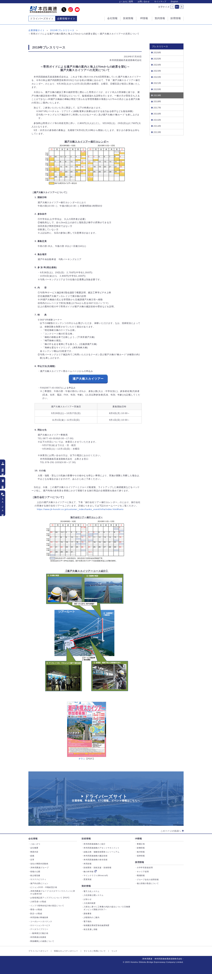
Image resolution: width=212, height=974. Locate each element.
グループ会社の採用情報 (148, 879)
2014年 (157, 126)
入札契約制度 (89, 903)
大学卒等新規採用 (145, 868)
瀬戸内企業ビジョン (39, 883)
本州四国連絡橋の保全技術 (95, 860)
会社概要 (34, 848)
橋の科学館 (88, 872)
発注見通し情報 (90, 929)
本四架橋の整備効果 (39, 917)
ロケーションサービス (40, 925)
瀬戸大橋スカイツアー (88, 378)
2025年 (157, 58)
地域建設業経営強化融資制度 (96, 925)
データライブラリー (39, 929)
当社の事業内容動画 (39, 864)
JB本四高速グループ (39, 868)
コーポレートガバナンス (41, 921)
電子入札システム (91, 891)
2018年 (157, 101)
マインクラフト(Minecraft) (95, 875)
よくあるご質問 (126, 1)
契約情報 (86, 886)
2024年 (157, 65)
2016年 (157, 113)
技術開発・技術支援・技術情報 (97, 868)
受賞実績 (87, 879)
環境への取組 (36, 909)
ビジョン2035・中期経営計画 (43, 887)
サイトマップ (160, 1)
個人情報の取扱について (148, 883)
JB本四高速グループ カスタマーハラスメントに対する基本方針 (52, 892)
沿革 (32, 860)
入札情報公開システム (93, 895)
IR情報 (138, 838)
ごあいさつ (35, 844)
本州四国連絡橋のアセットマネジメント (101, 848)
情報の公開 (35, 872)
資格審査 (87, 913)
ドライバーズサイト (42, 18)
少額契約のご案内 (91, 917)
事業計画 (141, 844)
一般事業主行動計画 (39, 933)
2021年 (157, 83)
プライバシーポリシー (38, 951)
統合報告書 (35, 875)
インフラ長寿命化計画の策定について (47, 906)
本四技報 (87, 864)
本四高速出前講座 (38, 937)
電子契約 (87, 921)
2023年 (157, 71)
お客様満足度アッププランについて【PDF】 (50, 898)
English (174, 1)
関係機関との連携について (42, 941)
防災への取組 (36, 913)
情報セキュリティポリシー (66, 951)
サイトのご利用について (95, 951)
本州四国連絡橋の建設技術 (95, 856)
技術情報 (86, 838)
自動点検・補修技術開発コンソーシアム (101, 852)
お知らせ (87, 899)
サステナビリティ (38, 879)
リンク (114, 951)
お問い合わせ (144, 1)
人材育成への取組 (38, 902)
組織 (32, 856)
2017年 (157, 107)
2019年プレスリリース (62, 30)
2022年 (157, 77)
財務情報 (141, 848)
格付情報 (141, 852)
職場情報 (141, 875)
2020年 (157, 89)
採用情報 (139, 862)
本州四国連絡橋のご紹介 (94, 844)
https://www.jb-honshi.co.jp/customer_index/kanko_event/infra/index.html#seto (80, 509)
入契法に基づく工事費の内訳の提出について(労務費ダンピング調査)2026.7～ (106, 908)
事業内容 (34, 852)
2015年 (157, 120)
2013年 (157, 132)
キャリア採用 (143, 872)
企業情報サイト (36, 30)
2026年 (157, 52)
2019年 (157, 95)
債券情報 (141, 856)
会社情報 (33, 838)
